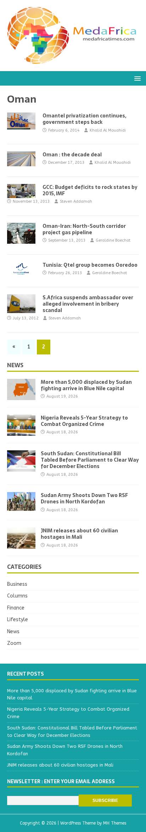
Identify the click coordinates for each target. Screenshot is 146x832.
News (15, 365)
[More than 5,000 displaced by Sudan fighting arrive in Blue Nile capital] (21, 396)
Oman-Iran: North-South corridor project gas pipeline (84, 229)
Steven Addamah (76, 201)
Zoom (14, 643)
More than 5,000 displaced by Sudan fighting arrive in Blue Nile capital (86, 385)
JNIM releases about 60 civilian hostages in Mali (79, 534)
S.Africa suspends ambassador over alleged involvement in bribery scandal (88, 304)
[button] (136, 78)
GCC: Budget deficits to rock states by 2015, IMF (90, 190)
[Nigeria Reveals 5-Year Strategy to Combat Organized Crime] (21, 432)
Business (17, 584)
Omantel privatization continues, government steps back (84, 119)
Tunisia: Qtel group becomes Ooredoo (90, 265)
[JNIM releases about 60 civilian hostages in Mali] (21, 545)
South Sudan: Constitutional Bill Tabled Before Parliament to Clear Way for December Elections (90, 460)
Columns (17, 596)
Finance (15, 608)
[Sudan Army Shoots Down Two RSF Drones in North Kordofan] (21, 507)
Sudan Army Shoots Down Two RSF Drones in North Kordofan (84, 498)
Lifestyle (17, 620)
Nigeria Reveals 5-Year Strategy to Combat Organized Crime (84, 421)
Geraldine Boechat (113, 240)
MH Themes (114, 823)
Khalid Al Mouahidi (108, 130)
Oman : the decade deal (72, 154)
